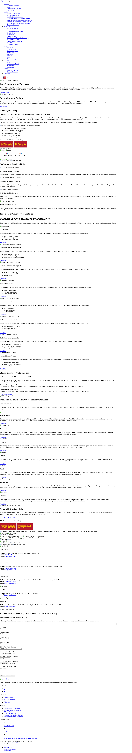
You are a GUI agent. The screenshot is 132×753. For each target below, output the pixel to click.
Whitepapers (10, 65)
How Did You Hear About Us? (9, 656)
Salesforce (10, 30)
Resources (6, 60)
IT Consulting (7, 712)
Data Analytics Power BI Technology (17, 38)
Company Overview (13, 5)
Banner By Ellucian (12, 28)
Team (8, 7)
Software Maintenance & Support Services (19, 21)
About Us (6, 4)
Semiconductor (11, 49)
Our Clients (10, 10)
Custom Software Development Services (18, 18)
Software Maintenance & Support (13, 716)
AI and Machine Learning (14, 41)
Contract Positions (12, 72)
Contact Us (7, 73)
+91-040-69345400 (10, 568)
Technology (7, 26)
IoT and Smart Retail (13, 39)
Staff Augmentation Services (15, 17)
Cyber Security (11, 36)
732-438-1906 (9, 555)
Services (6, 12)
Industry (6, 46)
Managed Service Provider (14, 13)
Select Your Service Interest (8, 647)
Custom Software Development (12, 710)
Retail (9, 57)
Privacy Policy (8, 747)
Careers (6, 68)
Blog (8, 62)
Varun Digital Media (14, 743)
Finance (9, 55)
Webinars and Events (13, 64)
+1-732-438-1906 (9, 726)
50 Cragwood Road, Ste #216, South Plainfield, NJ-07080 (20, 738)
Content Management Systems (15, 31)
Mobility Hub (11, 33)
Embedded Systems (12, 51)
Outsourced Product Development (13, 715)
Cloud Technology (12, 44)
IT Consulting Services (13, 15)
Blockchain (10, 34)
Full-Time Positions (12, 70)
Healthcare (10, 54)
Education (10, 47)
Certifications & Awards (14, 8)
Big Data (9, 43)
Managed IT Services (13, 25)
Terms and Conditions (10, 749)
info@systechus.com (10, 556)
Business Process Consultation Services (18, 23)
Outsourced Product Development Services (19, 20)
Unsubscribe (7, 750)
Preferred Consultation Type (8, 652)
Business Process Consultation (12, 708)
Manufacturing (11, 59)
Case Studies (10, 67)
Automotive (10, 52)
